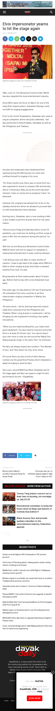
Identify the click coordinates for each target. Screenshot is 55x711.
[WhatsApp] (16, 38)
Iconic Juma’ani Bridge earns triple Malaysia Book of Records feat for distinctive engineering (27, 627)
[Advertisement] (27, 426)
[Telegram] (40, 38)
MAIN (6, 701)
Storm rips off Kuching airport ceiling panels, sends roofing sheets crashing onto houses (27, 563)
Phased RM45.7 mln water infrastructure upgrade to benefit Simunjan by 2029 (27, 595)
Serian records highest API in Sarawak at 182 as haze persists (24, 555)
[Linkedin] (22, 38)
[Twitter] (11, 38)
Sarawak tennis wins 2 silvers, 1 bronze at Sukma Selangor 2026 (27, 587)
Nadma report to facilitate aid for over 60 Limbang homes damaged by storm (26, 611)
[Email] (28, 38)
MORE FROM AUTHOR (39, 486)
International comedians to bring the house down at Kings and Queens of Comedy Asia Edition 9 (34, 509)
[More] (35, 455)
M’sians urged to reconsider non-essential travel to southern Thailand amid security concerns (27, 579)
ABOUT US (15, 701)
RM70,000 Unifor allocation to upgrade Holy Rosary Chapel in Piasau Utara (27, 619)
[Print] (34, 38)
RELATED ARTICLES (15, 486)
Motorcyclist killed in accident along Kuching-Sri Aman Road (14, 474)
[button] (4, 12)
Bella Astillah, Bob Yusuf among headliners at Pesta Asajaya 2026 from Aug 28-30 (27, 603)
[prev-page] (4, 533)
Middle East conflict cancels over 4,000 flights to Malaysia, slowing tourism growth (26, 571)
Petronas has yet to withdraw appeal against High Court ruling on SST (40, 474)
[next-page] (8, 533)
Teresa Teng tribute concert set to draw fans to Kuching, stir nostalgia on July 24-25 (34, 496)
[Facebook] (5, 38)
